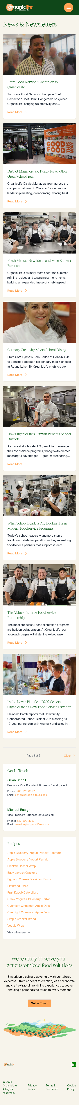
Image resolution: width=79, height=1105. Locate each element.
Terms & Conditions (52, 1087)
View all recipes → (18, 932)
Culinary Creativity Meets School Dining (36, 350)
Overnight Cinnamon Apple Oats (28, 906)
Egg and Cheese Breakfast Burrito (29, 879)
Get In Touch (39, 1003)
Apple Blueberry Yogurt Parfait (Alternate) (35, 853)
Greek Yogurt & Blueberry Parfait (28, 899)
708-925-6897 (26, 791)
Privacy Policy (32, 1087)
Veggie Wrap (15, 925)
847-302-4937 (26, 820)
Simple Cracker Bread (21, 919)
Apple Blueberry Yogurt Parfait (27, 859)
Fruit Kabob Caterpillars (22, 892)
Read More (15, 112)
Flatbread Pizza (17, 886)
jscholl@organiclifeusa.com (31, 794)
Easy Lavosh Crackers (22, 872)
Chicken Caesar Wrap (21, 866)
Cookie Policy (71, 1087)
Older (67, 755)
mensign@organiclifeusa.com (32, 824)
